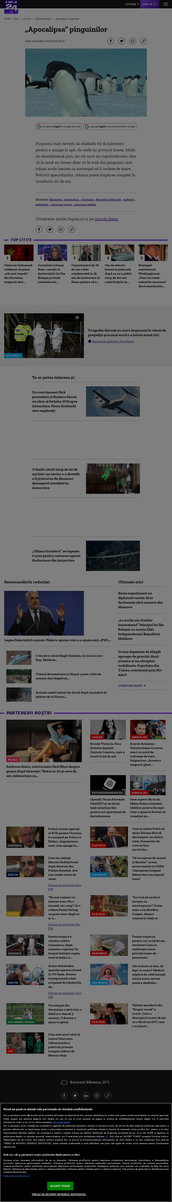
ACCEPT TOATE (60, 1186)
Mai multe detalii (61, 1122)
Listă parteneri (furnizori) (16, 1175)
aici (106, 1136)
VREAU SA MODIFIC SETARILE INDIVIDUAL (59, 1194)
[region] (86, 1152)
